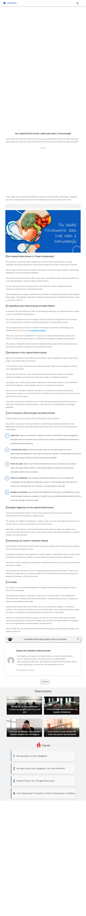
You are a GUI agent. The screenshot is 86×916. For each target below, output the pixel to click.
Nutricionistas (33, 492)
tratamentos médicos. (38, 330)
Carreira (44, 682)
